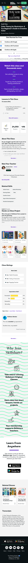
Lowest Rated (12, 311)
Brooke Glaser (11, 166)
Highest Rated (5, 311)
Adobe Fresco (6, 189)
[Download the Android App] (20, 541)
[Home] (13, 3)
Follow (15, 166)
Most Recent (19, 311)
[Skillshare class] (9, 491)
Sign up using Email (14, 56)
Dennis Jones (10, 338)
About (5, 551)
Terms (23, 551)
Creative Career (6, 195)
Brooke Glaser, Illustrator (7, 33)
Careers (10, 551)
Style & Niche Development (9, 198)
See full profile (5, 179)
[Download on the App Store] (14, 466)
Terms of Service (17, 58)
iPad (15, 192)
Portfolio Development (8, 201)
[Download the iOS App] (8, 541)
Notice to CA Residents (14, 557)
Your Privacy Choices (13, 555)
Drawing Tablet (6, 192)
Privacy (18, 551)
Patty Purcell (18, 255)
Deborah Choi (18, 240)
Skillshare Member (12, 316)
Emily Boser (4, 255)
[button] (2, 3)
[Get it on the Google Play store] (14, 471)
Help (14, 551)
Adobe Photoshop (17, 189)
